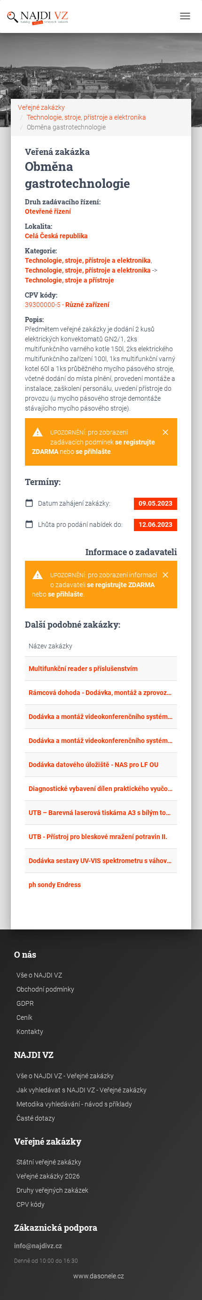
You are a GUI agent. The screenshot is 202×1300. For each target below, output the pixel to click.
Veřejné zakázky (41, 107)
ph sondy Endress (55, 884)
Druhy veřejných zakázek (52, 1190)
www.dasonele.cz (98, 1276)
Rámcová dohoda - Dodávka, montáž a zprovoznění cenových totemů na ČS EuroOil (101, 692)
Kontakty (29, 1031)
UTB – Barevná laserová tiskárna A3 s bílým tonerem (101, 812)
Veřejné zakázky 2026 (48, 1176)
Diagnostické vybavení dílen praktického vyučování (101, 788)
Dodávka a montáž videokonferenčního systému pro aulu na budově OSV (101, 716)
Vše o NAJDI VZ (39, 975)
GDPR (25, 1003)
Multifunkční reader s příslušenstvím (83, 668)
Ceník (24, 1017)
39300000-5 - (67, 304)
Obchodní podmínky (45, 989)
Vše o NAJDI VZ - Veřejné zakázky (65, 1076)
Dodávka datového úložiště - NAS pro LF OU (93, 764)
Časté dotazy (35, 1118)
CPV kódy (30, 1204)
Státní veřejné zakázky (48, 1162)
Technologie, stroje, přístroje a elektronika (86, 117)
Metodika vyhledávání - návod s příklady (74, 1104)
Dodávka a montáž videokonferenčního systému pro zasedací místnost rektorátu (101, 740)
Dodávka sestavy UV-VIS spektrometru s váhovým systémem (101, 860)
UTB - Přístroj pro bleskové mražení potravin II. (98, 836)
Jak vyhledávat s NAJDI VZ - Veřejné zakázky (81, 1090)
